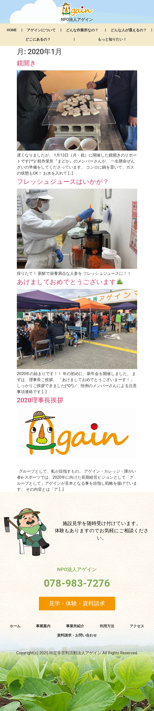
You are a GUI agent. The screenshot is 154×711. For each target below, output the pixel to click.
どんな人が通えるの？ (129, 30)
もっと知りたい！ (112, 39)
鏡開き (26, 63)
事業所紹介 (75, 626)
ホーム (15, 626)
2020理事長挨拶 (40, 400)
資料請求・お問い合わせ (77, 635)
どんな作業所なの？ (82, 30)
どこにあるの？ (38, 39)
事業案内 (43, 626)
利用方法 (107, 626)
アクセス (137, 626)
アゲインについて (41, 30)
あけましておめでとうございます (66, 282)
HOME (12, 30)
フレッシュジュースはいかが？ (63, 181)
